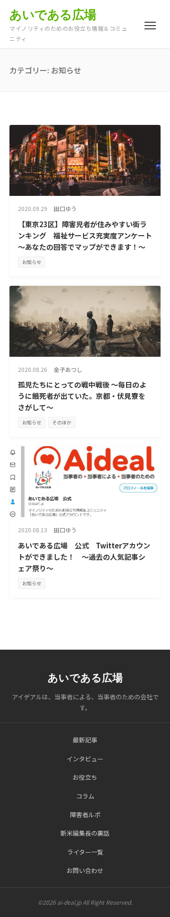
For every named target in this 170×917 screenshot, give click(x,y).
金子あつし (68, 369)
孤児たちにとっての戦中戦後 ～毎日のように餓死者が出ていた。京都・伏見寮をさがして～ (82, 395)
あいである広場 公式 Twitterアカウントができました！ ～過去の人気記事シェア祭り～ (84, 556)
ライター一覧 (85, 851)
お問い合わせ (85, 870)
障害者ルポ (85, 814)
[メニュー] (150, 25)
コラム (85, 796)
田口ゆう (65, 208)
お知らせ (31, 261)
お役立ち (85, 777)
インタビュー (85, 758)
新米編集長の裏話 (85, 833)
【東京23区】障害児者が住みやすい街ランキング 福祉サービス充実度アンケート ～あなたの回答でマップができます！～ (88, 235)
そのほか (61, 422)
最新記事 (85, 739)
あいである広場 (52, 14)
